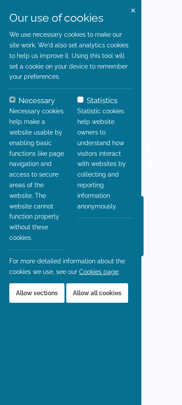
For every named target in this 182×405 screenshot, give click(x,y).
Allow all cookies (97, 293)
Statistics (102, 100)
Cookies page (98, 271)
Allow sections (37, 293)
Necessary (37, 100)
